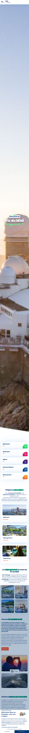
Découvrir (5, 649)
